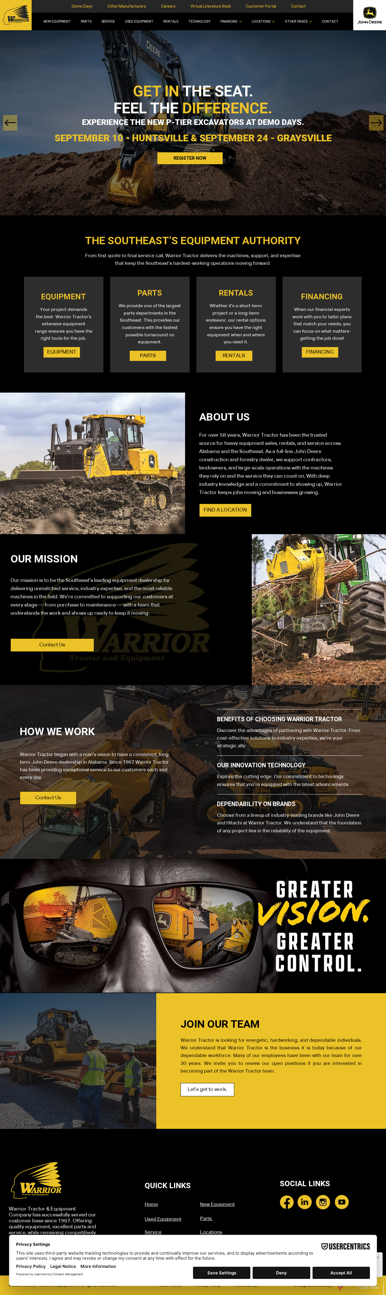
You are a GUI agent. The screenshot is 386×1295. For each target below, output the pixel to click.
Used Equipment (163, 1219)
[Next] (376, 123)
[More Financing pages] (240, 21)
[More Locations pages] (273, 21)
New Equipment (217, 1204)
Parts (206, 1218)
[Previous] (10, 123)
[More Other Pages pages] (310, 21)
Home (151, 1204)
